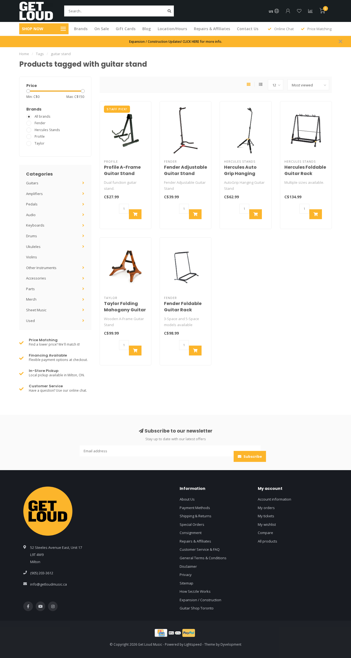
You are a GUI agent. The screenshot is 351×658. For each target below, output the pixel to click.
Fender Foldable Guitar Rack (183, 306)
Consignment (191, 532)
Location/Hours (172, 28)
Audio (31, 214)
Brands (80, 28)
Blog (146, 28)
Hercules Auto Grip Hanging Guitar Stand (240, 173)
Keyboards (35, 225)
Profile (40, 136)
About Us (187, 499)
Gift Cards (125, 28)
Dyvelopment (230, 644)
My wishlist (267, 524)
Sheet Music (36, 309)
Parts (30, 288)
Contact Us (247, 28)
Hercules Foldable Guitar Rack (305, 170)
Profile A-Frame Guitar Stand (122, 170)
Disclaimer (188, 566)
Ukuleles (33, 246)
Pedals (32, 204)
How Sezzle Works (195, 591)
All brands (42, 116)
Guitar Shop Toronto (197, 608)
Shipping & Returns (195, 515)
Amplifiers (34, 193)
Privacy (186, 574)
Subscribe (252, 456)
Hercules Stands (47, 130)
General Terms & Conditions (203, 557)
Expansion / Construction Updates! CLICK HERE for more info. (175, 41)
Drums (31, 235)
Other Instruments (41, 267)
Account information (274, 499)
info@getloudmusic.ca (48, 584)
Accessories (36, 278)
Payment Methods (195, 507)
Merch (31, 299)
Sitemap (186, 583)
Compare (265, 532)
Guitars (32, 182)
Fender (40, 123)
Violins (31, 257)
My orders (266, 507)
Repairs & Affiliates (212, 28)
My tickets (266, 515)
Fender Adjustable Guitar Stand (185, 170)
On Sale (101, 28)
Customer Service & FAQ (200, 549)
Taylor (39, 143)
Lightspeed (193, 644)
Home (24, 53)
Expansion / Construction (200, 599)
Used (30, 320)
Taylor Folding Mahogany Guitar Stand (125, 309)
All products (267, 541)
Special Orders (192, 524)
